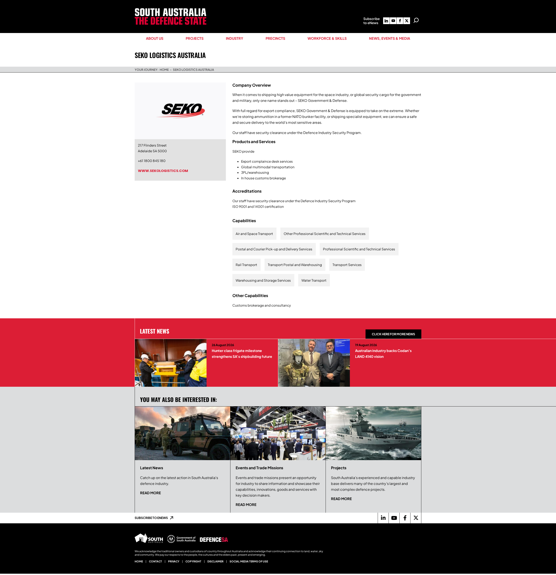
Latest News (154, 331)
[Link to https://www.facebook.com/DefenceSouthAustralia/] (404, 517)
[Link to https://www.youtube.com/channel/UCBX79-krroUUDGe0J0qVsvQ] (394, 517)
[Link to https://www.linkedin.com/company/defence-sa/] (383, 517)
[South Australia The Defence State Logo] (170, 10)
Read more (150, 493)
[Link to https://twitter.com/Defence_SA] (415, 517)
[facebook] (400, 20)
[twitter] (406, 20)
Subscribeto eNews (371, 21)
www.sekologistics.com (163, 170)
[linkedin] (386, 20)
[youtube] (393, 20)
